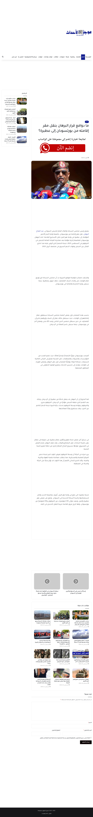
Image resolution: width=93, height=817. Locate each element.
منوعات (61, 57)
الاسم (90, 722)
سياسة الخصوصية (31, 57)
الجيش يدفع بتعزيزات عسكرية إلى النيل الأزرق (9, 111)
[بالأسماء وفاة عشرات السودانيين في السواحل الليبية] (42, 634)
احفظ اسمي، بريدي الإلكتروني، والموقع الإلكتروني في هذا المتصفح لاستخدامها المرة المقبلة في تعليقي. (65, 738)
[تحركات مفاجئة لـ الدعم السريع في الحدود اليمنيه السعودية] (42, 615)
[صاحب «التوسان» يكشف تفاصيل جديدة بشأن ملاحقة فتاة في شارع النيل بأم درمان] (80, 615)
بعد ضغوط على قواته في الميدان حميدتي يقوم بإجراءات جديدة (43, 661)
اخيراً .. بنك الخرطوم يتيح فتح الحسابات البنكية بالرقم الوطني (10, 119)
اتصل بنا (20, 57)
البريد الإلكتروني (88, 730)
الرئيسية (88, 57)
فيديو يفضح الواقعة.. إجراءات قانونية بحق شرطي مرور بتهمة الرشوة (62, 681)
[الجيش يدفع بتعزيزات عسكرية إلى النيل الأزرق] (61, 615)
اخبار (83, 57)
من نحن (14, 57)
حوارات (40, 57)
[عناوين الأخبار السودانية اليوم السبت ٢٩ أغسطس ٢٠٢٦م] (80, 653)
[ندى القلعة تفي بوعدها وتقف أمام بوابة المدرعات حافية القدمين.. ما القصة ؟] (61, 634)
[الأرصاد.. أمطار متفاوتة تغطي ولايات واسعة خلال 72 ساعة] (80, 634)
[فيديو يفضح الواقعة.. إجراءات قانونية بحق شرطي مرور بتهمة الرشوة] (61, 673)
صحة (67, 57)
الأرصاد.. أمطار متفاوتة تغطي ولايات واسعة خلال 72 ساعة (9, 139)
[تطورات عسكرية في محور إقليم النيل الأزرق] (80, 673)
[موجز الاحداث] (79, 32)
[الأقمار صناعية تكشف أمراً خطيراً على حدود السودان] (61, 653)
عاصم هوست (45, 813)
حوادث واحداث (48, 57)
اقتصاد (78, 57)
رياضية (72, 57)
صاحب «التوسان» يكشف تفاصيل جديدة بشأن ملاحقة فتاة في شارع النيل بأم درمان (82, 623)
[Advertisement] (46, 12)
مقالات (56, 57)
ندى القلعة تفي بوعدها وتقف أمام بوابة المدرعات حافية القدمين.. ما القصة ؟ (62, 642)
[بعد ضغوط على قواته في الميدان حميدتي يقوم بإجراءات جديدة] (42, 653)
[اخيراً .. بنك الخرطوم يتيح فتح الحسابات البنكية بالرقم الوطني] (22, 120)
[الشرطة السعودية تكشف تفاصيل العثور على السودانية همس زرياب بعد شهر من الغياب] (42, 673)
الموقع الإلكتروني (56, 730)
